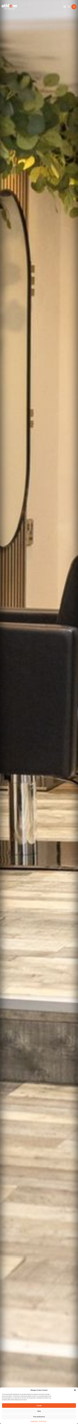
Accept (39, 1405)
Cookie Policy (34, 1421)
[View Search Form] (69, 7)
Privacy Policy (42, 1421)
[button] (75, 1390)
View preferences (39, 1417)
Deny (39, 1411)
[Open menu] (73, 6)
